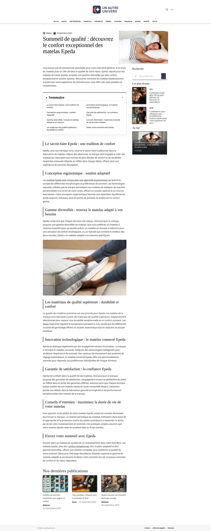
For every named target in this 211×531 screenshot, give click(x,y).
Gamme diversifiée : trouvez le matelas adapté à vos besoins (63, 121)
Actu (74, 502)
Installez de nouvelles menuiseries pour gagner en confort (54, 498)
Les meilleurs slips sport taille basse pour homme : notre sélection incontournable (149, 144)
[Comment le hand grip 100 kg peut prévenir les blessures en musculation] (139, 95)
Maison (46, 505)
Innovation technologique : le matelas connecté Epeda (102, 106)
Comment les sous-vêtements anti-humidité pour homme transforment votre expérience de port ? (158, 117)
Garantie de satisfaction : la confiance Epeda (102, 113)
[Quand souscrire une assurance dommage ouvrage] (114, 483)
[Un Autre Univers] (105, 9)
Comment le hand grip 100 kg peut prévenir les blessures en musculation (157, 97)
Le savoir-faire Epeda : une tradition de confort (63, 106)
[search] (167, 9)
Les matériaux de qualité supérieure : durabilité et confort (62, 128)
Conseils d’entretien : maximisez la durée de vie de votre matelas (103, 121)
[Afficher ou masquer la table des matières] (93, 97)
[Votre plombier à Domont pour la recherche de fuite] (84, 483)
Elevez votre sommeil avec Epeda (100, 127)
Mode (151, 108)
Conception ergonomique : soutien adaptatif (61, 113)
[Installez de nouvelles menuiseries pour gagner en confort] (55, 483)
